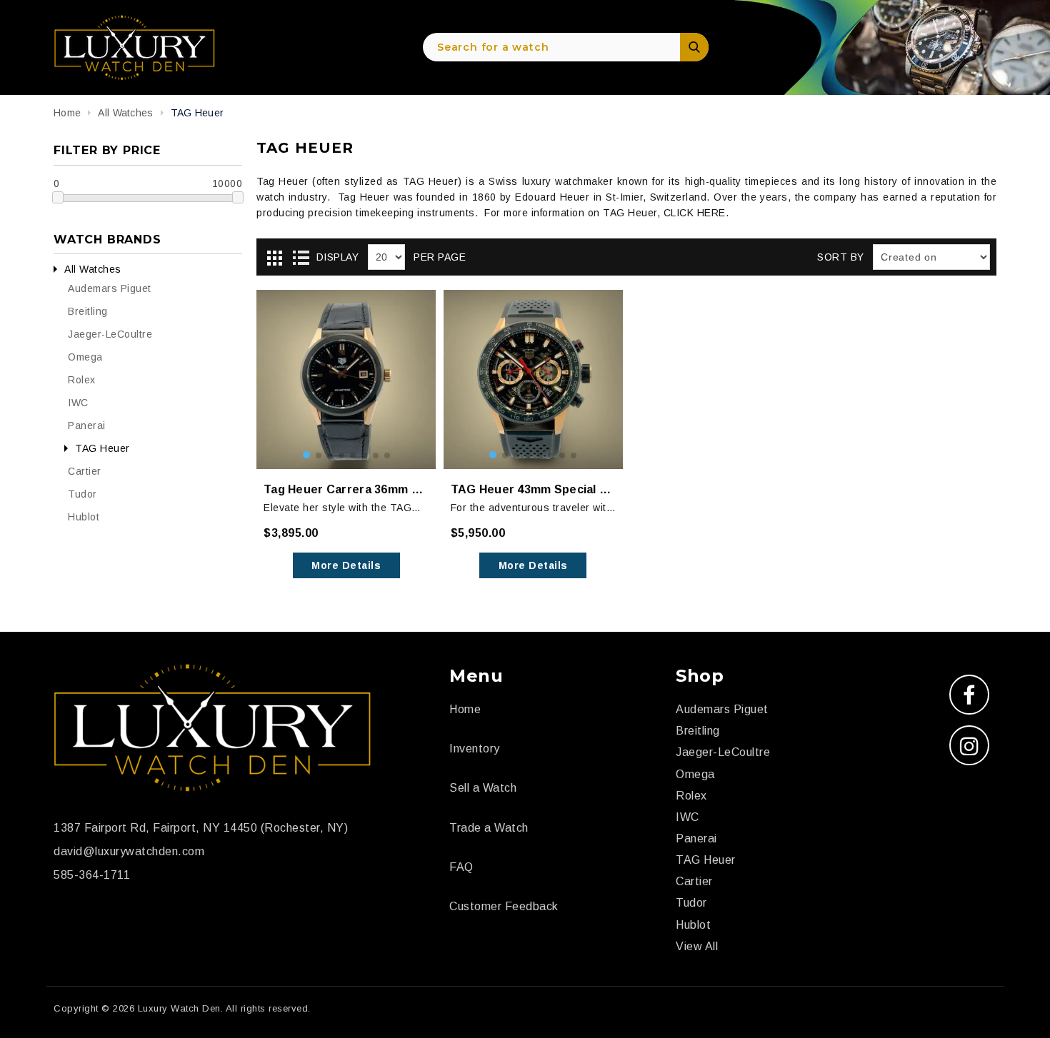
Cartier (84, 471)
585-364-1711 (92, 875)
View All (697, 946)
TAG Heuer (102, 448)
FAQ (461, 867)
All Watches (92, 269)
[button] (306, 454)
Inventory (474, 748)
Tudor (82, 494)
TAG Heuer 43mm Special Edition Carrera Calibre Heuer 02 (533, 489)
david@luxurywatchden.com (129, 851)
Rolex (82, 380)
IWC (78, 402)
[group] (346, 379)
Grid (274, 257)
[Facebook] (969, 695)
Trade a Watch (489, 828)
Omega (85, 357)
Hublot (83, 517)
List (300, 257)
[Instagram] (969, 745)
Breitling (88, 311)
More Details (346, 565)
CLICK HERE (695, 212)
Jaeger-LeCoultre (110, 334)
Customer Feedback (504, 906)
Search (694, 47)
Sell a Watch (482, 788)
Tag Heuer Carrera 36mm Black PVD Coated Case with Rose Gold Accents (346, 489)
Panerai (87, 425)
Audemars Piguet (109, 288)
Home (67, 113)
